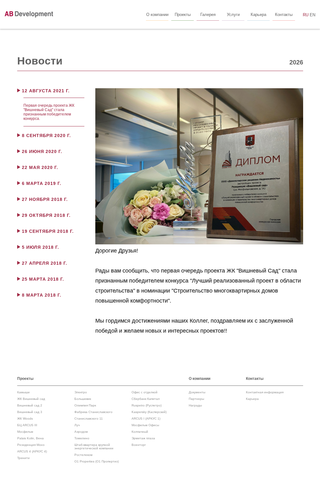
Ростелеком (83, 455)
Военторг (139, 445)
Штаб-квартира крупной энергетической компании (93, 446)
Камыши (23, 392)
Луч (77, 425)
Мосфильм (25, 431)
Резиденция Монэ (30, 445)
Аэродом (81, 431)
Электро (80, 392)
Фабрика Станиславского (93, 412)
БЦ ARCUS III (27, 425)
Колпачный (140, 431)
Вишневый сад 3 (29, 412)
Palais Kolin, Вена (30, 438)
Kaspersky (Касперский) (149, 412)
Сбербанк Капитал (146, 399)
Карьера (252, 399)
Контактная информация (264, 392)
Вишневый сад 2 (29, 405)
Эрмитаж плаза (143, 438)
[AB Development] (29, 14)
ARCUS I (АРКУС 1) (146, 418)
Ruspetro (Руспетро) (147, 405)
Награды (195, 405)
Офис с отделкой (145, 392)
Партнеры (196, 399)
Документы (197, 392)
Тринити (23, 458)
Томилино (81, 438)
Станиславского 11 (88, 418)
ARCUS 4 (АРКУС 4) (32, 451)
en (312, 15)
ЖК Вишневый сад (31, 399)
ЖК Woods (25, 418)
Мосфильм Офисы (145, 425)
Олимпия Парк (85, 405)
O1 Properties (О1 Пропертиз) (96, 461)
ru (305, 15)
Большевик (82, 399)
